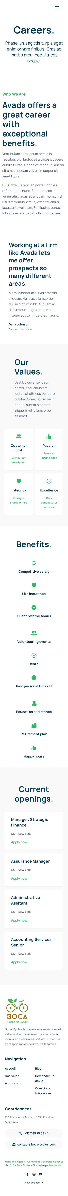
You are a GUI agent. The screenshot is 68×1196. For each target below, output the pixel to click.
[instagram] (34, 1174)
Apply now (19, 842)
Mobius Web (55, 1165)
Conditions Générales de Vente (45, 1161)
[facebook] (27, 1174)
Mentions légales (15, 1161)
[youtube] (40, 1174)
